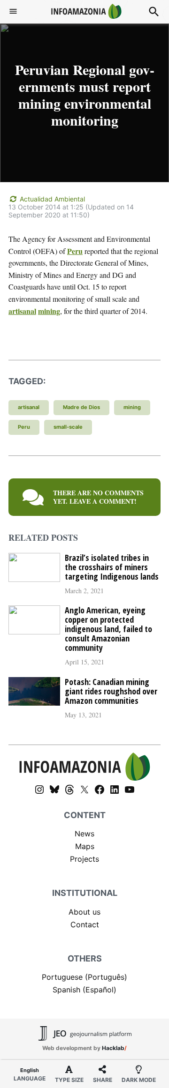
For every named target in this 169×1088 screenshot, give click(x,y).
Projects (84, 859)
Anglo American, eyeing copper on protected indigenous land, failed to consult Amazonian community (108, 628)
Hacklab (113, 1047)
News (84, 833)
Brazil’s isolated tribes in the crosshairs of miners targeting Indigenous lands (112, 567)
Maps (84, 846)
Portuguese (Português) (84, 977)
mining (49, 311)
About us (84, 912)
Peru (75, 251)
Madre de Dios (81, 407)
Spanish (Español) (84, 989)
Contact (84, 924)
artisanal (22, 311)
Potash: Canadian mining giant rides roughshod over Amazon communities (111, 691)
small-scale (68, 427)
